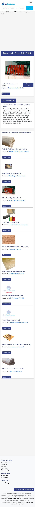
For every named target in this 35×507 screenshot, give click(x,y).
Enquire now (5, 93)
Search (29, 8)
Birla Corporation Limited (16, 88)
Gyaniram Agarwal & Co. (16, 273)
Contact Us (4, 464)
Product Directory (6, 475)
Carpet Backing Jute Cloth (11, 320)
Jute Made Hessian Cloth (10, 222)
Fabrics (8, 12)
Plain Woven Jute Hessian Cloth (13, 369)
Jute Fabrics (15, 12)
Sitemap (3, 466)
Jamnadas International (16, 347)
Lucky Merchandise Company (18, 225)
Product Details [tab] (8, 101)
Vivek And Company (15, 371)
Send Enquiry (4, 477)
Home (2, 12)
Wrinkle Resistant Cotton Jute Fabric (14, 149)
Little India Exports (15, 249)
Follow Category (28, 84)
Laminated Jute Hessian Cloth (12, 295)
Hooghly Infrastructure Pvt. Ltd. (19, 151)
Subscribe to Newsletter (25, 489)
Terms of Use (29, 502)
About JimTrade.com (6, 463)
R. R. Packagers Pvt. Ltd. (16, 298)
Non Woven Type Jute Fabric (12, 173)
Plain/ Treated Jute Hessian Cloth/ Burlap (16, 344)
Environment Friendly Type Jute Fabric (15, 247)
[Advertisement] (17, 32)
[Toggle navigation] (30, 3)
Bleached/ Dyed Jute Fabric (12, 198)
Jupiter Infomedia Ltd (15, 498)
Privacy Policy (5, 470)
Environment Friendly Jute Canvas (13, 271)
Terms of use (4, 468)
